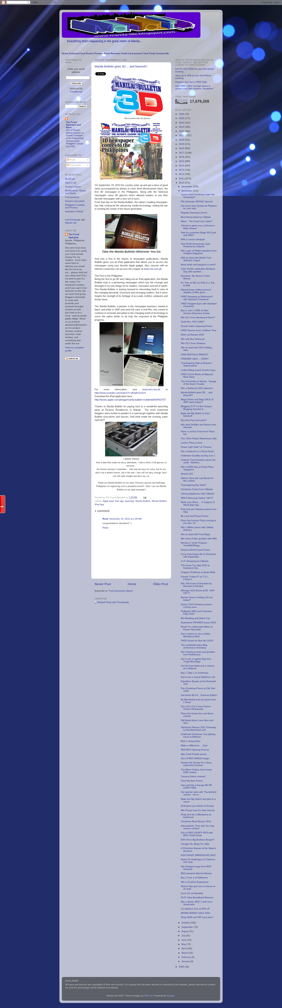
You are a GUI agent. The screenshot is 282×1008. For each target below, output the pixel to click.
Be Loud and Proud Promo (194, 516)
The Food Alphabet (73, 236)
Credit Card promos (131, 53)
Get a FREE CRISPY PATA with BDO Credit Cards (197, 834)
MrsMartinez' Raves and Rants (75, 191)
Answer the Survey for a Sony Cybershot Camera (196, 763)
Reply (105, 527)
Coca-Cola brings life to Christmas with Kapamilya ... (198, 555)
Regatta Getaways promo (194, 212)
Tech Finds (149, 53)
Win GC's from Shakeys (193, 343)
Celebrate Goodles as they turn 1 (198, 455)
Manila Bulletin (142, 501)
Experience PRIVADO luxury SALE (198, 622)
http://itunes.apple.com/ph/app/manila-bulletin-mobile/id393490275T (130, 399)
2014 (182, 165)
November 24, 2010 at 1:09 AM (125, 519)
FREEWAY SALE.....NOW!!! (195, 359)
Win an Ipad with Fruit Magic (195, 534)
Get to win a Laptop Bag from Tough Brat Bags (196, 660)
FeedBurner (76, 91)
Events (90, 53)
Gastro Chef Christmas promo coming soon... (196, 605)
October (185, 922)
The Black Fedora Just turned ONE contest (196, 771)
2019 (182, 144)
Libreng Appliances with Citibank (197, 493)
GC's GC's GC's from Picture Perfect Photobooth (196, 707)
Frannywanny (72, 197)
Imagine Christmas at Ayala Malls (198, 572)
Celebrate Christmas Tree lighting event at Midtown (198, 735)
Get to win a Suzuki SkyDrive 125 (198, 677)
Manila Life (70, 223)
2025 (182, 118)
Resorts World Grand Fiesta (195, 550)
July (183, 935)
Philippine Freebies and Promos (75, 206)
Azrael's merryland (74, 201)
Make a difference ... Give (194, 745)
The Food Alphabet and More (73, 125)
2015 (182, 161)
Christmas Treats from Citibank (197, 489)
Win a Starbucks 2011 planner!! (197, 388)
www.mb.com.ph (153, 269)
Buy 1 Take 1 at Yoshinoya (194, 673)
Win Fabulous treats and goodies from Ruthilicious (198, 653)
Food (82, 53)
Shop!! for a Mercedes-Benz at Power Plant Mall (196, 628)
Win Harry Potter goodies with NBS (199, 538)
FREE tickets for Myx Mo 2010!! (197, 640)
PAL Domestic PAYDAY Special (196, 201)
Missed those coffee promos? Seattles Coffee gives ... (196, 291)
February (186, 957)
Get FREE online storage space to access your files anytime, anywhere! (194, 87)
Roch (105, 519)
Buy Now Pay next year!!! (194, 420)
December (187, 186)
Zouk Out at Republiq (192, 893)
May (184, 944)
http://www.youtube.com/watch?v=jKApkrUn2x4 (120, 393)
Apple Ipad (108, 501)
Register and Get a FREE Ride (191, 82)
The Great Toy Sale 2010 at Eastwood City (195, 566)
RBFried (148, 995)
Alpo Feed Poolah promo (194, 754)
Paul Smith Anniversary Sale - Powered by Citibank (196, 245)
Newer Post (102, 584)
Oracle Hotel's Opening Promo (196, 326)
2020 (182, 140)
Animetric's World (74, 211)
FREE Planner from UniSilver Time (198, 330)
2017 (182, 153)
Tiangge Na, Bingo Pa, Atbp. (195, 844)
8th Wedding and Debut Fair (195, 618)
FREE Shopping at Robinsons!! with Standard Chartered (197, 297)
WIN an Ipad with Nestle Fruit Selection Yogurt (196, 259)
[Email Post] (144, 497)
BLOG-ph (70, 179)
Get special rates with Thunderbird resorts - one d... (198, 793)
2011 (181, 178)
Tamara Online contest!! (193, 776)
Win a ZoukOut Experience (195, 882)
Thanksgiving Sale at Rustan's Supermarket (196, 364)
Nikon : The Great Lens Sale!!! (196, 221)
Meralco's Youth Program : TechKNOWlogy (194, 544)
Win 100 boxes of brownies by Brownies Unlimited (196, 584)
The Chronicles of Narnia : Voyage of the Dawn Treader (198, 382)
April (184, 948)
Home (65, 53)
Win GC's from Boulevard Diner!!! (198, 317)
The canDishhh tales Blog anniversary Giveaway (194, 646)
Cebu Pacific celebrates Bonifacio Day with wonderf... (198, 270)
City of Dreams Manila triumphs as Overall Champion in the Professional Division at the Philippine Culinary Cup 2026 (75, 138)
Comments (75, 165)
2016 (182, 157)
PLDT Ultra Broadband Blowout (197, 897)
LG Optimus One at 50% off (195, 909)
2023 (182, 127)
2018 (182, 148)
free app (119, 501)
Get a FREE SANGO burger (195, 758)
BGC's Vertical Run (190, 741)
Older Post (160, 584)
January (185, 961)
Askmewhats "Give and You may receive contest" (197, 827)
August (185, 931)
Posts (72, 160)
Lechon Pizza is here (191, 443)
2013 (182, 170)
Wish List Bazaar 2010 (192, 334)
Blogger (171, 995)
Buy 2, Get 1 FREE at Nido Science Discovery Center (195, 311)
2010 (182, 183)
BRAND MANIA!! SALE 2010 (195, 913)
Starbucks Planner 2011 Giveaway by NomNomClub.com (198, 728)
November (187, 191)
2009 (182, 967)
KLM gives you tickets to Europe (197, 806)
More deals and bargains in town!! (198, 264)
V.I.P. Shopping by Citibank (194, 561)
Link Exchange (72, 219)
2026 (182, 114)
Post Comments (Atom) (121, 591)
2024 (182, 122)
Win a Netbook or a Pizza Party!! (197, 451)
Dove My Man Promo (192, 781)
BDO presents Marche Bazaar (196, 873)
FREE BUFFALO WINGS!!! (194, 354)
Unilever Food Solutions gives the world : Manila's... (198, 461)
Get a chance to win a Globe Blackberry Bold (195, 635)
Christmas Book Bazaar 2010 (196, 821)
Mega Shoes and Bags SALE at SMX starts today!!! (197, 400)
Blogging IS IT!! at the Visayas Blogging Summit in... (196, 407)
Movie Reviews (111, 53)
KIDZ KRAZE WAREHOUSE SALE (198, 855)
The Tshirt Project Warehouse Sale (199, 438)
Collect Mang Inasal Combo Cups (198, 370)
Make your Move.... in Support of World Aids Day (198, 503)
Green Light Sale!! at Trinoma (196, 447)
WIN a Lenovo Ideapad (193, 239)
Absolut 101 (187, 474)
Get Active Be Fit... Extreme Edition (199, 695)
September (187, 927)
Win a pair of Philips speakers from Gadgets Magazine (199, 252)
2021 (182, 135)
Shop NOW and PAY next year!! (197, 917)
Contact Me (162, 53)
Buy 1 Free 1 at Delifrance (194, 877)
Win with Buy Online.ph (193, 339)
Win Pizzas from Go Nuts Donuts (198, 810)
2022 (182, 131)
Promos (98, 53)
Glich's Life (70, 183)
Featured (74, 53)
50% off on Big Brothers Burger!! (197, 840)
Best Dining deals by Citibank (196, 217)
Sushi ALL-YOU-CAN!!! (192, 322)
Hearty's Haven (73, 186)
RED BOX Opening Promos (195, 750)
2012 (182, 174)
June (184, 940)
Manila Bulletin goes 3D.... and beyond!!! (121, 66)
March (185, 953)
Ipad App (129, 501)
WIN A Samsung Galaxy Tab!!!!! (197, 498)
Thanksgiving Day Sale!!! (193, 485)
